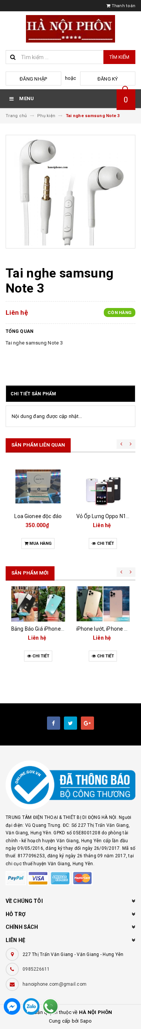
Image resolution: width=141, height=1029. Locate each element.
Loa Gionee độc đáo (38, 516)
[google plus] (87, 723)
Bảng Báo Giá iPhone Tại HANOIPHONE (57, 629)
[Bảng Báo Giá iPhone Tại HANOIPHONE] (38, 604)
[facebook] (53, 723)
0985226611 (36, 969)
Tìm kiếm (119, 57)
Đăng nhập (33, 79)
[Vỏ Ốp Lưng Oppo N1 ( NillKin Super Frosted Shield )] (103, 486)
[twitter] (70, 723)
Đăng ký (107, 79)
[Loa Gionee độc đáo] (38, 486)
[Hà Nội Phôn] (70, 785)
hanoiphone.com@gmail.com (54, 984)
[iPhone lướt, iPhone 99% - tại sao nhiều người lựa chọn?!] (103, 604)
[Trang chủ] (70, 29)
